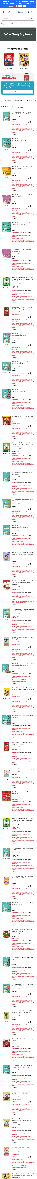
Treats (7, 24)
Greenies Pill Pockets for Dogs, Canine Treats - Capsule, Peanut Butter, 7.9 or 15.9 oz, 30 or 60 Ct (22, 279)
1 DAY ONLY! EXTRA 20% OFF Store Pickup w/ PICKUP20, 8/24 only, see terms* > (18, 4)
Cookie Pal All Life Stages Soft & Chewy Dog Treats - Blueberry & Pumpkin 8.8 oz (23, 554)
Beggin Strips (24, 68)
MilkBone (9, 68)
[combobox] (18, 18)
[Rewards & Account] (9, 12)
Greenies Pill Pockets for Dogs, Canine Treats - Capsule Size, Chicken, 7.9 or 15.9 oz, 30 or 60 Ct (22, 444)
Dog (2, 24)
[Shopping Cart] (32, 12)
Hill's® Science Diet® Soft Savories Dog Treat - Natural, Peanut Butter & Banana (23, 582)
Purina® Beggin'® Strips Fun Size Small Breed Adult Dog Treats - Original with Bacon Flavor (23, 1175)
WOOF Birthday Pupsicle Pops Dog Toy (23, 769)
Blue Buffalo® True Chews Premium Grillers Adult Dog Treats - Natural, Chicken (22, 1120)
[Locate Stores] (29, 12)
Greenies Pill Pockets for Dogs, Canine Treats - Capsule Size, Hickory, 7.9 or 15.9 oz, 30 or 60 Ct (22, 820)
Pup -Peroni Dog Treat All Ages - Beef (22, 416)
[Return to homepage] (19, 12)
